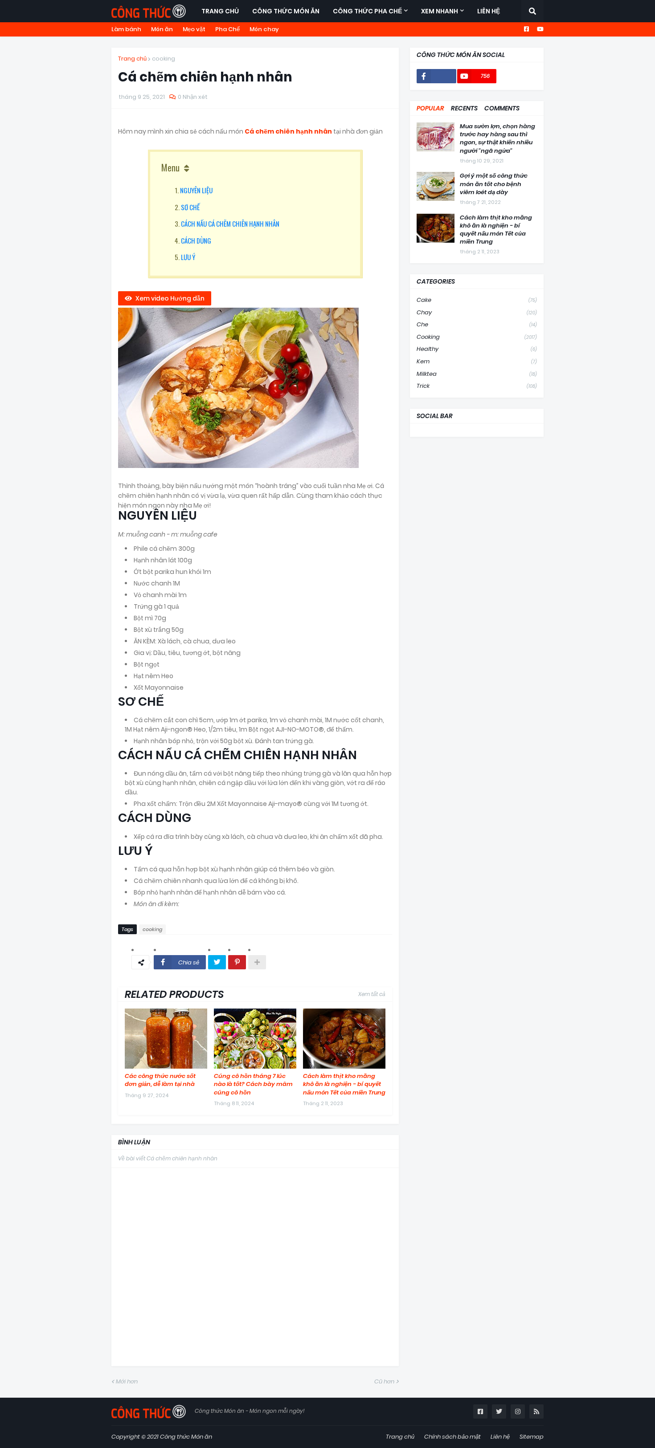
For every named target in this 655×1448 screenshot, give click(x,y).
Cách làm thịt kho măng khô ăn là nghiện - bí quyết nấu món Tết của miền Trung (344, 1084)
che (477, 324)
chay (477, 312)
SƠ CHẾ (190, 207)
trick (477, 386)
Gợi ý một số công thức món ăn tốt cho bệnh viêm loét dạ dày (494, 184)
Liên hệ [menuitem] (488, 11)
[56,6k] (436, 76)
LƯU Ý (188, 257)
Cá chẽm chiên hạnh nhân (288, 131)
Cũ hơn (384, 1381)
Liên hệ (500, 1436)
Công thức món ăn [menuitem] (285, 11)
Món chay (264, 29)
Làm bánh (126, 29)
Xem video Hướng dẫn (170, 298)
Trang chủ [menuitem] (220, 11)
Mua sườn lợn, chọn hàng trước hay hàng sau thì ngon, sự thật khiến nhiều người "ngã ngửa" (497, 138)
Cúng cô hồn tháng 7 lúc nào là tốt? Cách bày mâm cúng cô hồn (253, 1084)
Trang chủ (132, 58)
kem (477, 361)
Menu (170, 167)
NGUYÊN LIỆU (196, 190)
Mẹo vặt (194, 29)
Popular (430, 108)
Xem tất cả (371, 994)
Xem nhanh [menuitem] (439, 11)
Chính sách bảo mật (452, 1436)
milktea (477, 374)
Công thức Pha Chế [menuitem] (367, 11)
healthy (477, 349)
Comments (502, 108)
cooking (163, 58)
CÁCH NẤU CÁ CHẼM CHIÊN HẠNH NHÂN (230, 223)
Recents (464, 108)
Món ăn (162, 29)
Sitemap (532, 1436)
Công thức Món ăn (186, 1436)
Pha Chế (227, 29)
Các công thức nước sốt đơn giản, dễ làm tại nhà (160, 1080)
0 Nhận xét (193, 97)
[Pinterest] (237, 962)
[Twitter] (217, 962)
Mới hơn (127, 1381)
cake (477, 300)
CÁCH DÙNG (196, 240)
